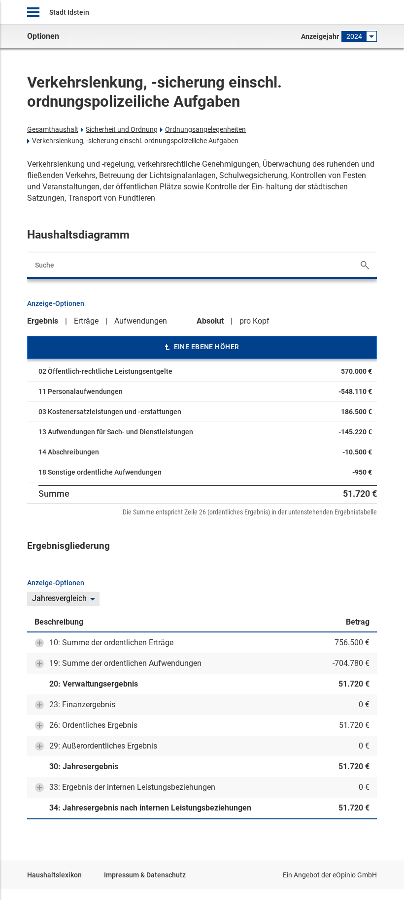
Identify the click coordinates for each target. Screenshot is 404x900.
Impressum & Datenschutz (145, 875)
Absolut (210, 321)
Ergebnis (42, 321)
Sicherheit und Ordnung (122, 129)
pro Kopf (254, 321)
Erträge (86, 321)
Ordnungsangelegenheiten (205, 129)
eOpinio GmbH (355, 875)
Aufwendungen (140, 321)
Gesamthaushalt (52, 129)
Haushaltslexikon (54, 875)
